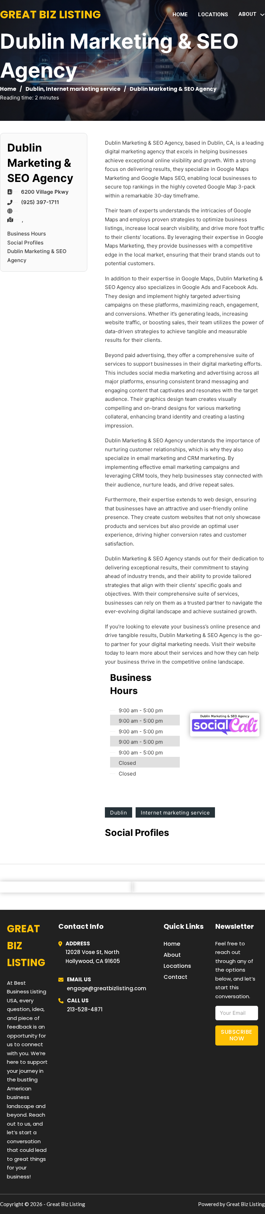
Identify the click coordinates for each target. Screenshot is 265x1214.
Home (180, 14)
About (172, 955)
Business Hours (26, 233)
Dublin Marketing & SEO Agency (37, 255)
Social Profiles (25, 242)
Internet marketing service (83, 89)
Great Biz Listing (50, 14)
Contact (175, 977)
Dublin (34, 89)
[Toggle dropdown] (262, 14)
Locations (213, 14)
